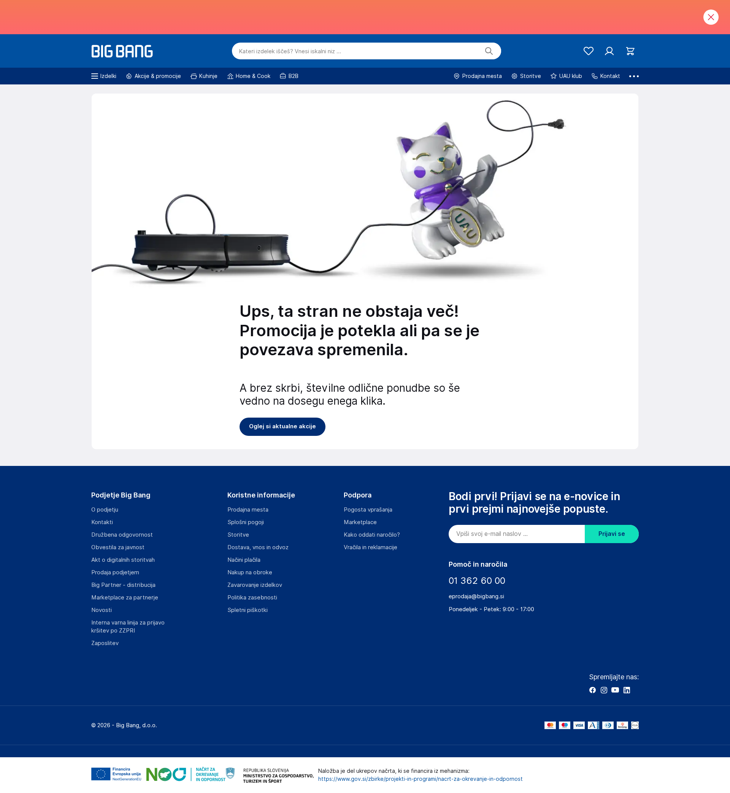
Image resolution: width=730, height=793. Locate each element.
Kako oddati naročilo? (372, 534)
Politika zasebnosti (252, 597)
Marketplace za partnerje (124, 597)
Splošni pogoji (245, 522)
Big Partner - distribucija (123, 585)
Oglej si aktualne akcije (282, 426)
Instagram (603, 690)
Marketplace (360, 522)
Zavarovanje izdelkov (254, 585)
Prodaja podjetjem (115, 572)
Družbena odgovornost (122, 534)
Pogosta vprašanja (368, 509)
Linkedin (626, 690)
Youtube (615, 690)
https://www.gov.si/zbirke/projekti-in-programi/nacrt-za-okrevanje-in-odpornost (420, 779)
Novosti (101, 610)
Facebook (592, 690)
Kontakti (102, 522)
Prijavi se (611, 533)
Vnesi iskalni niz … (290, 51)
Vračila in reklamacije (370, 547)
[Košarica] (630, 51)
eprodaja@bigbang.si (476, 596)
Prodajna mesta (247, 509)
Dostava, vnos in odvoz (258, 547)
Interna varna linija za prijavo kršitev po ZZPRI (128, 626)
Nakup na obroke (249, 572)
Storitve (238, 534)
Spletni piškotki (247, 610)
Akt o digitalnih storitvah (123, 559)
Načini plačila (243, 559)
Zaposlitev (105, 643)
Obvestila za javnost (117, 547)
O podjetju (104, 509)
